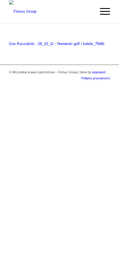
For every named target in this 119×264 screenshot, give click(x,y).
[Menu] (102, 11)
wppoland (98, 72)
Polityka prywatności (95, 78)
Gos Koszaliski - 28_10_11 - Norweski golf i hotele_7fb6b (56, 44)
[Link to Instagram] (97, 84)
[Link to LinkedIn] (105, 84)
